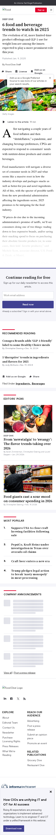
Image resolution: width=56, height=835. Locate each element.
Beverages (38, 383)
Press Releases (10, 746)
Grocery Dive (34, 760)
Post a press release (24, 672)
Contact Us (8, 727)
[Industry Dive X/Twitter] (18, 699)
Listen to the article (22, 121)
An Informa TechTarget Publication (28, 3)
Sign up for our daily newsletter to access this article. (28, 284)
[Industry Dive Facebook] (11, 699)
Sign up (41, 10)
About (5, 717)
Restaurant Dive (35, 765)
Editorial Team (10, 722)
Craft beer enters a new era (30, 561)
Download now (14, 828)
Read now (28, 304)
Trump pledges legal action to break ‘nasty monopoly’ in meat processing (30, 574)
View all (8, 672)
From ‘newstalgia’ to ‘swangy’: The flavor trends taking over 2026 (28, 444)
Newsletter (8, 732)
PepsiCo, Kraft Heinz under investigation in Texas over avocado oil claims (30, 548)
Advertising (33, 720)
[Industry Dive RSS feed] (24, 699)
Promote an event (37, 743)
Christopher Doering (14, 348)
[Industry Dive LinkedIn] (5, 699)
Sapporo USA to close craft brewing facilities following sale (30, 531)
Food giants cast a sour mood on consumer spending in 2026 (28, 498)
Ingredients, (23, 383)
